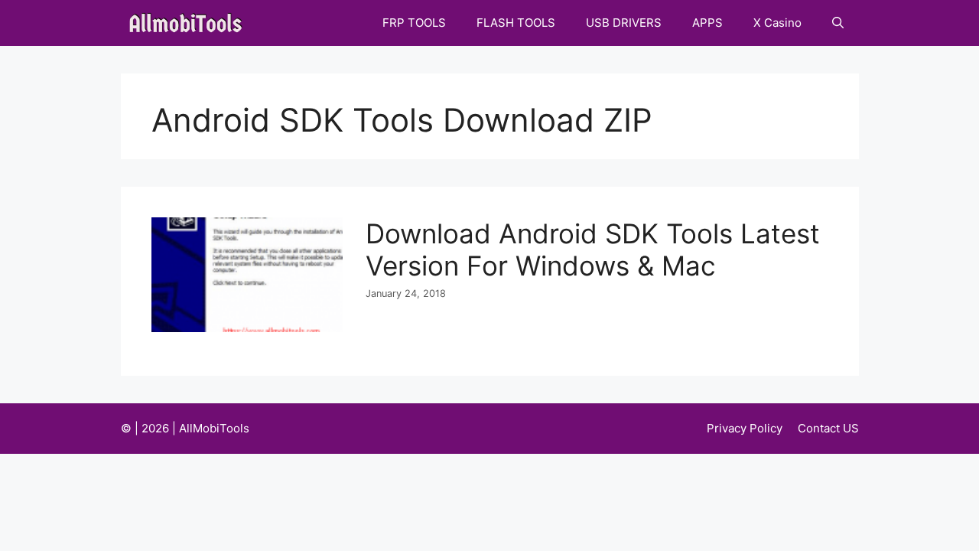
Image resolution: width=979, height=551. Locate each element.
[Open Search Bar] (838, 23)
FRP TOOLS (414, 22)
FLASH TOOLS (515, 22)
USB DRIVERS (624, 22)
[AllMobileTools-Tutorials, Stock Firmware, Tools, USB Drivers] (190, 23)
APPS (707, 22)
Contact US (828, 428)
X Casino (777, 22)
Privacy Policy (744, 428)
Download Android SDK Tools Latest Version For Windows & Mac (593, 249)
